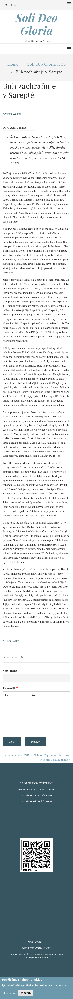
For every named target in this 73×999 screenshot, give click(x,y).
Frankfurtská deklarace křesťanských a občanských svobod (36, 956)
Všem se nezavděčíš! (16, 755)
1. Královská (11, 641)
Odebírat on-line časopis (36, 795)
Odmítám (25, 993)
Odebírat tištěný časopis (36, 801)
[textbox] (36, 714)
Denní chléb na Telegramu (36, 782)
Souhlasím (9, 993)
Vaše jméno (10, 670)
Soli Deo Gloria (37, 24)
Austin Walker (12, 113)
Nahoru (38, 755)
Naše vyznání (36, 941)
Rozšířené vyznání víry (36, 947)
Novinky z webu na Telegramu (37, 789)
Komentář (9, 688)
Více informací (57, 985)
